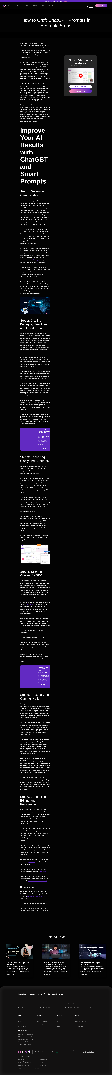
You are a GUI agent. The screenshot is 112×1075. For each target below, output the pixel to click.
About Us (58, 1019)
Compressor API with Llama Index (26, 1041)
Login (91, 5)
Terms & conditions (39, 1051)
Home (19, 1019)
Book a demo (101, 5)
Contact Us (21, 1024)
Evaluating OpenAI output (24, 1044)
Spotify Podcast (79, 1029)
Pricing (43, 5)
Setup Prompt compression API (26, 1034)
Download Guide (44, 685)
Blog (76, 1019)
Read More (10, 975)
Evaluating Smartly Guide (81, 1024)
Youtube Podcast (79, 1026)
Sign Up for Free (80, 87)
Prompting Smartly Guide (81, 1021)
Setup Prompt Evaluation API (25, 1036)
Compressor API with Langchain (26, 1039)
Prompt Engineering (42, 1024)
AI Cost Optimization (42, 1021)
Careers (58, 1026)
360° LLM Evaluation (42, 1019)
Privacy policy (50, 1051)
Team (57, 1021)
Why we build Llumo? (61, 1024)
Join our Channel (22, 1026)
